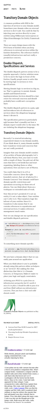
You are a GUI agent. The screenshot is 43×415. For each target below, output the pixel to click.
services (22, 81)
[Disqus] (21, 374)
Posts (14, 9)
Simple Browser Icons (16, 337)
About (6, 9)
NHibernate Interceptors (25, 35)
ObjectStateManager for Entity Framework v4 (21, 39)
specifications (9, 84)
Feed (23, 9)
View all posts (33, 323)
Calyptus (7, 5)
